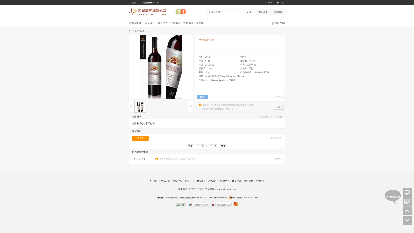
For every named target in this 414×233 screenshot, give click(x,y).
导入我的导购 (139, 159)
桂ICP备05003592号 (218, 197)
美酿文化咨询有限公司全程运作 (193, 197)
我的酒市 (279, 159)
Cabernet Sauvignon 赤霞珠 (223, 80)
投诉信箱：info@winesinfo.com (220, 189)
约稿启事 (166, 181)
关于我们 (154, 181)
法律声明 (225, 181)
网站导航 (178, 181)
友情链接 (260, 181)
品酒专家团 (135, 23)
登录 (270, 2)
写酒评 (140, 138)
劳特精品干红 (141, 31)
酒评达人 (163, 23)
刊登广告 (190, 181)
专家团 (280, 117)
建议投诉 (237, 181)
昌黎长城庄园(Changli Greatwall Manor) (224, 76)
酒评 (131, 31)
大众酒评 (188, 23)
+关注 (279, 97)
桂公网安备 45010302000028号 (245, 197)
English (133, 2)
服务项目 (202, 181)
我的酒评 (280, 23)
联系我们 (213, 181)
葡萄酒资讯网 (149, 2)
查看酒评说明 (277, 138)
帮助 (283, 2)
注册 (277, 2)
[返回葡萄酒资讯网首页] (149, 11)
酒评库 (200, 23)
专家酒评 (175, 23)
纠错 (279, 107)
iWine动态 (149, 23)
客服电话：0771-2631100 (191, 189)
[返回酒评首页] (184, 12)
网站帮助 (249, 181)
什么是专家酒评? (267, 117)
